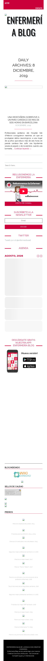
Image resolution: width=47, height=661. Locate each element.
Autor (7, 3)
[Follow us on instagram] (28, 3)
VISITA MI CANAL (23, 203)
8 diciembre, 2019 (23, 125)
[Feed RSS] (13, 3)
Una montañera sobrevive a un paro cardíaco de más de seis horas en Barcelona (23, 120)
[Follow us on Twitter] (23, 3)
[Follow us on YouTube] (38, 3)
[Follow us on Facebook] (18, 3)
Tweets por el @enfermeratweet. (18, 240)
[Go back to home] (23, 24)
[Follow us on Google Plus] (33, 3)
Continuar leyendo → (22, 149)
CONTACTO (38, 8)
